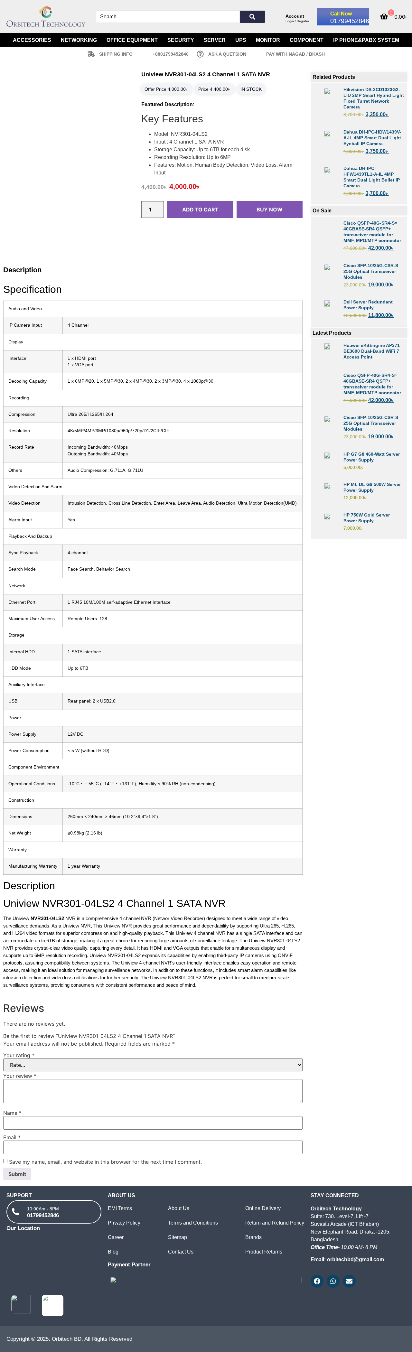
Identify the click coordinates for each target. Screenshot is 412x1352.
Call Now (341, 13)
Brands (253, 1237)
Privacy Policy (124, 1223)
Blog (113, 1251)
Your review (19, 1075)
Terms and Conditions (193, 1223)
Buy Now (270, 209)
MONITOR (268, 40)
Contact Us (180, 1251)
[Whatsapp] (333, 1281)
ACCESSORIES (32, 40)
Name (12, 1112)
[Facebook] (317, 1281)
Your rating (18, 1055)
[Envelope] (349, 1281)
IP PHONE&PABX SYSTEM (366, 40)
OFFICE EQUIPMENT (132, 40)
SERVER (215, 40)
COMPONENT (306, 40)
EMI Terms (120, 1208)
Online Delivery (263, 1208)
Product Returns (263, 1251)
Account (295, 16)
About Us (178, 1208)
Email (12, 1137)
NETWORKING (79, 40)
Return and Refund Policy (274, 1223)
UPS (240, 40)
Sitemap (177, 1237)
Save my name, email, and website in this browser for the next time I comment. (105, 1161)
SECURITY (180, 40)
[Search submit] (252, 17)
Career (116, 1237)
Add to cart (200, 209)
